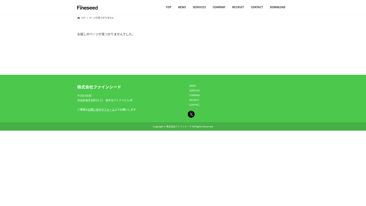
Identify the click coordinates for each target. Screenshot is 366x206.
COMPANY (194, 95)
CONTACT (194, 104)
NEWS (192, 85)
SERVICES (194, 90)
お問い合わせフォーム (101, 109)
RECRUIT (194, 99)
